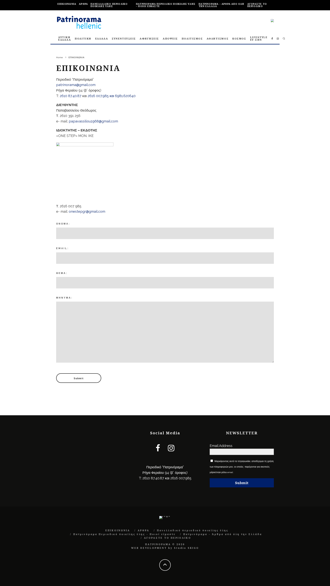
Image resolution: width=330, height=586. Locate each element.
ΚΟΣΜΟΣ (239, 38)
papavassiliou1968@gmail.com (93, 121)
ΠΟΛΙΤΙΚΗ (83, 38)
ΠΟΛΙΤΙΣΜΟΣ (192, 38)
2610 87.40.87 (70, 96)
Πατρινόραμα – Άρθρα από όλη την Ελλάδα (221, 5)
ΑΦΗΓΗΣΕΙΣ (149, 38)
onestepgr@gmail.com (87, 211)
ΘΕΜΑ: (61, 273)
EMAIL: (62, 248)
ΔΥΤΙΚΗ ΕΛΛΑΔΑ (64, 38)
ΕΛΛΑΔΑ (101, 38)
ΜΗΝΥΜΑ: (64, 297)
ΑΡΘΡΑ (83, 4)
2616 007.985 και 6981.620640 (112, 96)
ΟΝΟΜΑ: (63, 223)
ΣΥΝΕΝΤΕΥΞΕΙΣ (124, 38)
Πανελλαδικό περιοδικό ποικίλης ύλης (109, 5)
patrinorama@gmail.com (75, 85)
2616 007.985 (180, 478)
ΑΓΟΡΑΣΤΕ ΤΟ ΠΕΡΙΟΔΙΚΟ (257, 5)
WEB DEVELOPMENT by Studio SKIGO (165, 548)
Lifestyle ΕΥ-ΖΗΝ (259, 38)
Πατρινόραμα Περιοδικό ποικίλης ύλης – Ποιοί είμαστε (165, 5)
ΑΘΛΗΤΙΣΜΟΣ (218, 38)
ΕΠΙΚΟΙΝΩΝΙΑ (66, 4)
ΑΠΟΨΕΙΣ (170, 38)
